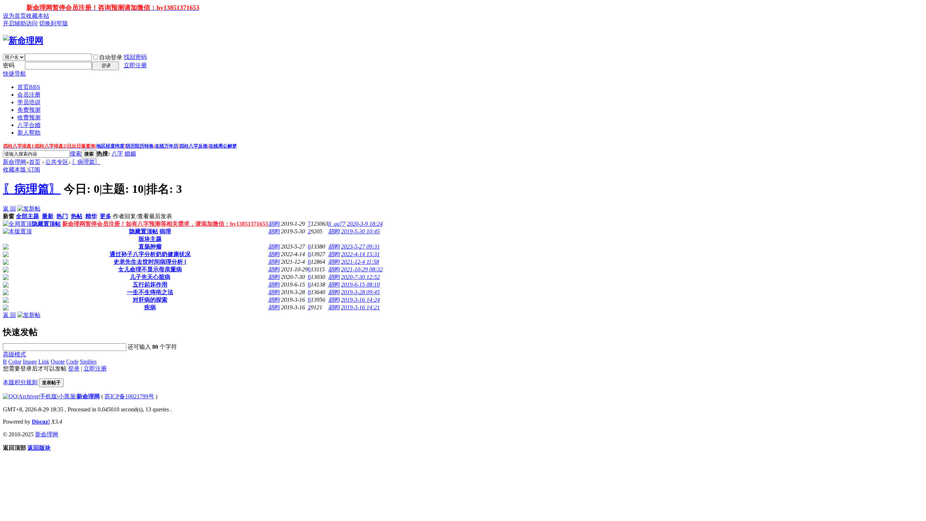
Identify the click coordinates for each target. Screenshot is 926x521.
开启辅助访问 (20, 23)
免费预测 (29, 110)
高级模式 (14, 354)
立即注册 (135, 65)
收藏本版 (15, 169)
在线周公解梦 (223, 146)
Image (30, 362)
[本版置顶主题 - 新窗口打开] (17, 231)
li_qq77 (336, 224)
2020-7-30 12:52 (360, 277)
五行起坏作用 (150, 284)
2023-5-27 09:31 (360, 246)
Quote (58, 362)
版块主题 (150, 239)
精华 (91, 216)
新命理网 (14, 162)
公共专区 (56, 162)
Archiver (28, 396)
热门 (62, 216)
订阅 (34, 169)
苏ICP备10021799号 (129, 396)
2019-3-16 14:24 (360, 300)
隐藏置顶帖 (46, 224)
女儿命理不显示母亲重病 (150, 269)
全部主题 (27, 216)
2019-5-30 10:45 (360, 231)
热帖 (76, 216)
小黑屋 (67, 396)
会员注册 (29, 95)
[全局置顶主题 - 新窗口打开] (17, 224)
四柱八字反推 (193, 146)
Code (72, 362)
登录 (74, 368)
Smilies (88, 362)
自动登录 (110, 57)
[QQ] (10, 396)
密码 (8, 65)
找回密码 (135, 57)
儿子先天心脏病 (150, 277)
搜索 (75, 154)
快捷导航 (14, 74)
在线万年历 (166, 146)
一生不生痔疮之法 (150, 292)
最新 (48, 216)
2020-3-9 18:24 (365, 224)
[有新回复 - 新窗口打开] (6, 248)
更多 (105, 216)
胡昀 (274, 224)
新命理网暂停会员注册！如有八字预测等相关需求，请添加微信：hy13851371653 (165, 224)
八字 (117, 154)
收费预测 (29, 117)
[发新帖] (29, 209)
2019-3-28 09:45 (360, 292)
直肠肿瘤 (150, 246)
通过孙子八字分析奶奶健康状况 (150, 254)
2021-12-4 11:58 (360, 262)
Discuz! (41, 422)
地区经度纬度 (110, 146)
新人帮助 (29, 133)
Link (43, 362)
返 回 (9, 209)
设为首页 (14, 16)
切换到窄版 (53, 23)
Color (14, 362)
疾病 (150, 307)
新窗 (8, 216)
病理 (165, 231)
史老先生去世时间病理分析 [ (150, 262)
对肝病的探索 (150, 300)
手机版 (48, 396)
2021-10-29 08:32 (362, 269)
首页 (28, 87)
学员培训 (29, 102)
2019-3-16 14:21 (360, 307)
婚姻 (130, 154)
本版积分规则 (20, 382)
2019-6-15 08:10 (360, 284)
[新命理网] (23, 40)
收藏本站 (37, 16)
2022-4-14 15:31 (360, 254)
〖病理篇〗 (86, 162)
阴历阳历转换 (140, 146)
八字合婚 (29, 125)
